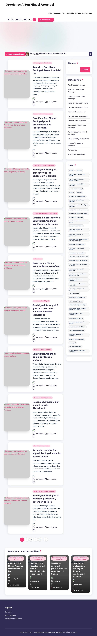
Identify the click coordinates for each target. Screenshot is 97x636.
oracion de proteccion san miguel (77, 221)
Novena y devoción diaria (42, 63)
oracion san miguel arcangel (77, 304)
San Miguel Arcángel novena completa (77, 351)
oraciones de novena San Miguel (76, 248)
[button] (46, 20)
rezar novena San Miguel (76, 339)
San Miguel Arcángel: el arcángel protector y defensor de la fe (45, 498)
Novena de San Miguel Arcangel (76, 97)
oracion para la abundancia (77, 297)
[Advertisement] (48, 36)
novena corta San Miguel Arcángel (76, 200)
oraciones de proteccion (76, 253)
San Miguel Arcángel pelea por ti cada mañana (44, 357)
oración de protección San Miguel (77, 322)
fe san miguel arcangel (76, 189)
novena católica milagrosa (77, 196)
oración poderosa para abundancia (76, 335)
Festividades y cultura (76, 85)
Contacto (8, 612)
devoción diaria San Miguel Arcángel (77, 184)
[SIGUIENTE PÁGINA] (46, 540)
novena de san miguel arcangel (78, 210)
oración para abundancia (76, 330)
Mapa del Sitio (10, 615)
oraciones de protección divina (78, 260)
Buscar (72, 63)
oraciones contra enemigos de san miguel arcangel (78, 240)
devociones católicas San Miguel (77, 174)
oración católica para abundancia (75, 314)
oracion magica (74, 293)
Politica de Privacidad (13, 619)
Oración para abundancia (43, 397)
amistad (79, 170)
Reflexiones (38, 259)
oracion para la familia (76, 301)
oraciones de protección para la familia (78, 264)
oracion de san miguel (75, 226)
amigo (71, 170)
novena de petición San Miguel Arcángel (78, 205)
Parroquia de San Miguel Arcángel (45, 213)
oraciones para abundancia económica (77, 284)
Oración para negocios (77, 121)
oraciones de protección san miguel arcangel (77, 274)
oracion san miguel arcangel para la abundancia (77, 309)
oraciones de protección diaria (78, 256)
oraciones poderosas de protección (76, 289)
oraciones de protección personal (76, 269)
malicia (71, 192)
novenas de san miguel (76, 217)
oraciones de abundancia (76, 244)
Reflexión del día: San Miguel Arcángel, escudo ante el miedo (46, 453)
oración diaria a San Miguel (77, 327)
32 (40, 539)
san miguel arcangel (75, 346)
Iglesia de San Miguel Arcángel (44, 491)
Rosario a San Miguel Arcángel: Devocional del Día (48, 53)
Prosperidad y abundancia (43, 114)
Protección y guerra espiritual (44, 165)
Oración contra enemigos (42, 349)
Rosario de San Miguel (41, 301)
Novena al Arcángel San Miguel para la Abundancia (45, 405)
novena (79, 192)
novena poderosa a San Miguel (78, 213)
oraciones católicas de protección (76, 235)
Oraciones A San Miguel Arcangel (30, 4)
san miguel (72, 343)
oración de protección (76, 318)
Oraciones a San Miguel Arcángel (77, 126)
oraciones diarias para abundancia (76, 279)
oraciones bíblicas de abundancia (75, 230)
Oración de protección (41, 446)
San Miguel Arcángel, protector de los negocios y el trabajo (44, 172)
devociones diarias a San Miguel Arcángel (76, 179)
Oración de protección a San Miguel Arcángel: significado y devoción (46, 220)
